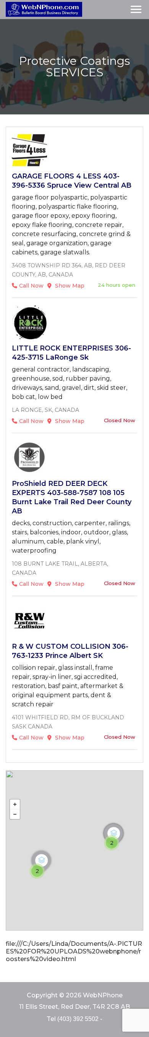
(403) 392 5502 (78, 1019)
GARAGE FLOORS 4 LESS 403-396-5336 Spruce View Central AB (71, 181)
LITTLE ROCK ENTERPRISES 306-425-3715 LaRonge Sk (71, 353)
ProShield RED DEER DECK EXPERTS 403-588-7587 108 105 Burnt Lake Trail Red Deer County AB (71, 497)
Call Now (31, 285)
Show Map (68, 285)
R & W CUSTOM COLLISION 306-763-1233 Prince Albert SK (70, 651)
